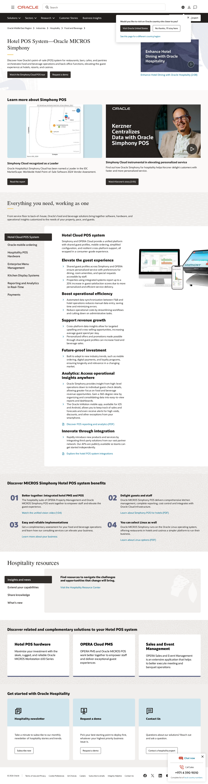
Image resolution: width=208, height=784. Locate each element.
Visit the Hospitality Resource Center (80, 587)
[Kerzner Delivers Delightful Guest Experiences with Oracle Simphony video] (153, 131)
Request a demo (91, 750)
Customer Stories (68, 17)
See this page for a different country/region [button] (140, 36)
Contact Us (129, 776)
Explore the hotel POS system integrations (90, 453)
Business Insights (92, 17)
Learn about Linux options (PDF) (138, 539)
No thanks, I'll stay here (166, 28)
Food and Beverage (73, 28)
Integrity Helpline (115, 776)
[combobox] (104, 7)
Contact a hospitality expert (161, 750)
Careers (83, 776)
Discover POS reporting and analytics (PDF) (90, 424)
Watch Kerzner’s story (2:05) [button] (122, 181)
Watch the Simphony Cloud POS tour (27, 74)
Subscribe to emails (97, 776)
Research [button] (46, 17)
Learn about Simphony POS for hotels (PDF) (144, 512)
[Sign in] (189, 7)
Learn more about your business (39, 536)
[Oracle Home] (28, 7)
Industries (41, 28)
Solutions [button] (12, 17)
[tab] (28, 237)
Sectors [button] (29, 17)
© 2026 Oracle (13, 775)
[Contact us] (195, 7)
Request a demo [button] (60, 74)
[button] (13, 7)
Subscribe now (24, 750)
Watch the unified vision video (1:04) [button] (42, 512)
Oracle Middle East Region (19, 28)
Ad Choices (72, 776)
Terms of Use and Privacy (35, 776)
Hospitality (55, 28)
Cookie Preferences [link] (56, 776)
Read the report (17, 181)
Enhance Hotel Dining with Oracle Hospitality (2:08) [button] (169, 74)
